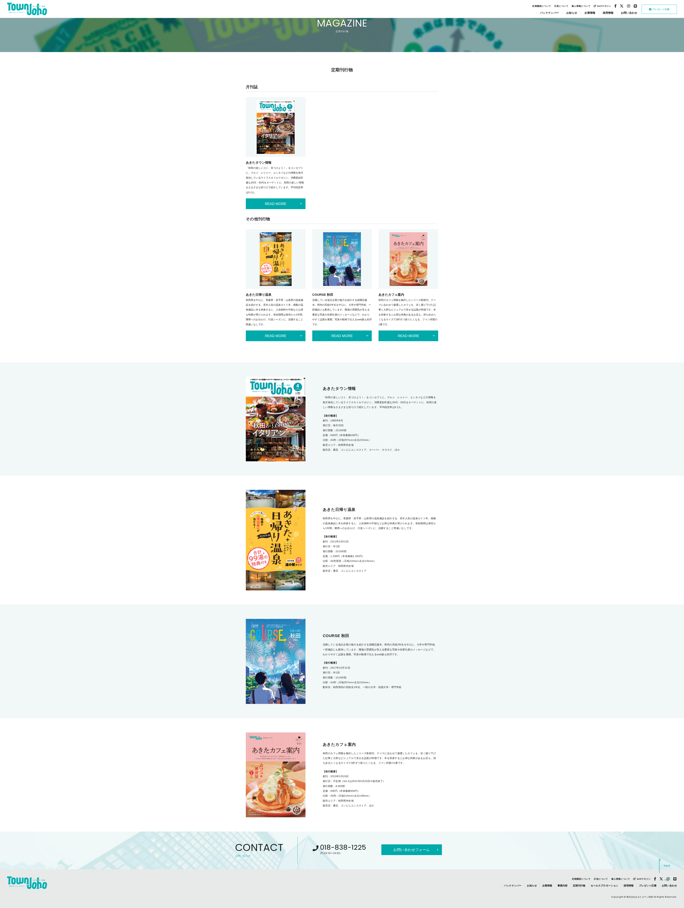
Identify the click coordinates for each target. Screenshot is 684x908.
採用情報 (608, 12)
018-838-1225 (343, 847)
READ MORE (275, 204)
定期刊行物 (579, 885)
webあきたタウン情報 (27, 9)
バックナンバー (549, 12)
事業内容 (563, 885)
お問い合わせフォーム (411, 850)
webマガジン (603, 6)
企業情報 (589, 12)
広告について (561, 6)
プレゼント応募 (660, 9)
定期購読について (541, 6)
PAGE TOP (667, 873)
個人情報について (581, 6)
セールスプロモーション (604, 885)
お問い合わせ (629, 12)
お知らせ (571, 12)
